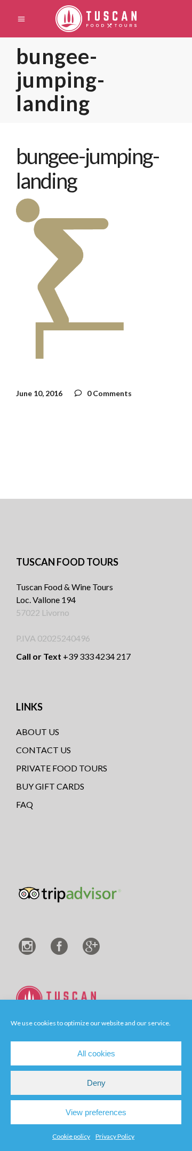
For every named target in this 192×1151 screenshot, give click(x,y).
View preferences (96, 1112)
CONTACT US (43, 750)
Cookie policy (71, 1136)
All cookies (96, 1053)
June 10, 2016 (39, 393)
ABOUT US (37, 732)
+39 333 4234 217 (73, 656)
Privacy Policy (114, 1136)
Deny (96, 1082)
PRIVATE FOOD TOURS (61, 768)
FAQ (24, 804)
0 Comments (108, 393)
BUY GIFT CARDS (50, 786)
